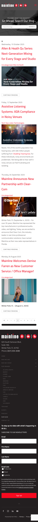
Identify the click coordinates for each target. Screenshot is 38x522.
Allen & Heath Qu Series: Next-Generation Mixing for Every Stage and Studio (19, 53)
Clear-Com (7, 376)
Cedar (5, 374)
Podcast (5, 413)
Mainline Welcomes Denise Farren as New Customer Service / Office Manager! (19, 266)
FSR (4, 385)
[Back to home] (14, 5)
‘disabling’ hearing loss (21, 153)
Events (4, 410)
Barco (5, 372)
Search (32, 26)
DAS (4, 379)
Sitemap (21, 516)
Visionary (6, 403)
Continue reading (10, 95)
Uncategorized (7, 65)
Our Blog (5, 417)
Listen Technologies (16, 123)
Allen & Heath (18, 65)
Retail (6, 472)
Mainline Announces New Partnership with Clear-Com (18, 184)
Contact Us (6, 420)
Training (5, 407)
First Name (5, 447)
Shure (5, 399)
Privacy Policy (29, 516)
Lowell (5, 397)
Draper (5, 381)
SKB (4, 401)
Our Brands (6, 366)
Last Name (5, 457)
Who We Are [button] (6, 360)
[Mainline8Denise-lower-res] (19, 290)
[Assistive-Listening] (19, 134)
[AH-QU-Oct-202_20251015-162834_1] (19, 76)
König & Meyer (8, 390)
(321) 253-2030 (13, 351)
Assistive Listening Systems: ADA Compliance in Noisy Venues (18, 112)
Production (7, 469)
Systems (7, 475)
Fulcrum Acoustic (9, 388)
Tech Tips (5, 123)
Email (3, 437)
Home (3, 356)
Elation (6, 383)
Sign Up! (19, 495)
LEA (4, 392)
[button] (35, 5)
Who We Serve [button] (7, 363)
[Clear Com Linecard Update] (19, 206)
